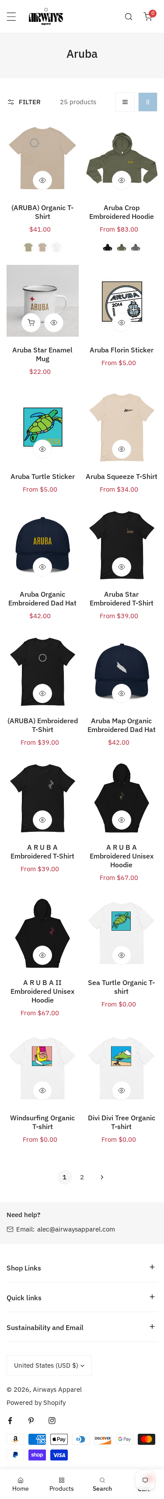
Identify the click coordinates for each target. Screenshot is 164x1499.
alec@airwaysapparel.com (76, 1229)
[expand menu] (11, 16)
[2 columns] (147, 102)
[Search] (128, 16)
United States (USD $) (46, 1365)
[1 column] (125, 102)
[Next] (99, 1177)
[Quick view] (42, 180)
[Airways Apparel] (46, 16)
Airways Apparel (57, 1389)
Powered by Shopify (36, 1402)
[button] (147, 16)
